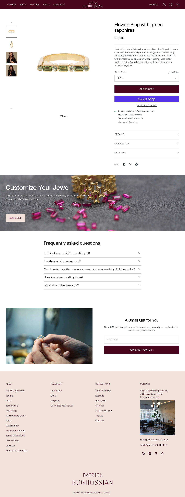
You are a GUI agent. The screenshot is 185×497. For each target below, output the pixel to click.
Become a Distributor (16, 451)
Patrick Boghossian (15, 391)
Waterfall (99, 406)
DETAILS (119, 134)
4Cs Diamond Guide (16, 416)
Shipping (120, 153)
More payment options (147, 106)
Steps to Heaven (103, 411)
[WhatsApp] (162, 453)
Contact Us (58, 5)
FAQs (8, 421)
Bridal (23, 5)
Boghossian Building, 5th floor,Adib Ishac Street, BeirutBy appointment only (154, 394)
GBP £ (152, 5)
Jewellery (11, 5)
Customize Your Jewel (62, 406)
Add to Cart (147, 89)
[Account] (164, 4)
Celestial (99, 421)
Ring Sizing (11, 411)
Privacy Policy (12, 441)
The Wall (99, 416)
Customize (16, 218)
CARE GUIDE (121, 144)
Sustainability (12, 426)
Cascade (99, 396)
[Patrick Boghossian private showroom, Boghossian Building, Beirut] (157, 417)
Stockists (10, 446)
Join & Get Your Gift (142, 350)
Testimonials (12, 406)
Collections (56, 391)
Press (8, 401)
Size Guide (174, 72)
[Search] (171, 4)
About (46, 5)
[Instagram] (143, 453)
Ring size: (120, 72)
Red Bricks (100, 401)
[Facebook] (150, 453)
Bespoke (34, 5)
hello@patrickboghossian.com (154, 440)
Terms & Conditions (15, 436)
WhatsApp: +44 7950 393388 (153, 445)
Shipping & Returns (15, 431)
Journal (9, 396)
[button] (177, 4)
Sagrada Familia (103, 391)
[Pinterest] (156, 453)
